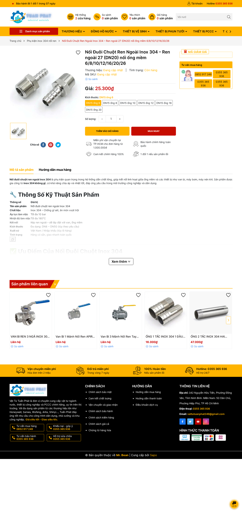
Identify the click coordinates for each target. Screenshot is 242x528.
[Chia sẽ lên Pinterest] (50, 144)
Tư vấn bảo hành (26, 438)
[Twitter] (190, 421)
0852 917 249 (203, 74)
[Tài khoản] (194, 3)
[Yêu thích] (133, 16)
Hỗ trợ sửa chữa (62, 438)
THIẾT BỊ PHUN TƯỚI (170, 31)
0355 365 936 (222, 74)
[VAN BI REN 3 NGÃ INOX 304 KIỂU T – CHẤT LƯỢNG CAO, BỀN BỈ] (31, 313)
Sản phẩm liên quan (29, 284)
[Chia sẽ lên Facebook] (43, 144)
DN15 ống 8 (110, 102)
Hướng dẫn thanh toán (149, 398)
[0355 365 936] (220, 3)
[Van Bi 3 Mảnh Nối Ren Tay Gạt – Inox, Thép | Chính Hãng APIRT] (121, 313)
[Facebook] (182, 421)
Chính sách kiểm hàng (101, 417)
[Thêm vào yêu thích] (78, 52)
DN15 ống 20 (94, 109)
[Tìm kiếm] (229, 16)
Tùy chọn (26, 337)
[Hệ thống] (79, 16)
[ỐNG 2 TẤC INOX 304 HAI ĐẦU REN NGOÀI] (211, 313)
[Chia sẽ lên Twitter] (58, 144)
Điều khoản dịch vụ (147, 404)
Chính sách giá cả (99, 423)
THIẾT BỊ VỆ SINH (135, 31)
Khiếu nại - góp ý (63, 427)
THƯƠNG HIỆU (72, 31)
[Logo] (31, 16)
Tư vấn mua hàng (26, 427)
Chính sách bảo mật (100, 391)
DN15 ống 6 (93, 102)
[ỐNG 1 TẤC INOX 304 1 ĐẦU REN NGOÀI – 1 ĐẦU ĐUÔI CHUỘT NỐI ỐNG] (166, 313)
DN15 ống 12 (145, 102)
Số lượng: (90, 118)
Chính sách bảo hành (101, 411)
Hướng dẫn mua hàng (148, 391)
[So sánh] (106, 16)
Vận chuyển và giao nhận (103, 404)
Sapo (153, 455)
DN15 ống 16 (164, 102)
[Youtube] (198, 421)
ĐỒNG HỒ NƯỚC (103, 31)
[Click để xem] (45, 85)
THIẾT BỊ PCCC (204, 31)
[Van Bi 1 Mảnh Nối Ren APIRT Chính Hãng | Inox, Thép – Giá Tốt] (76, 313)
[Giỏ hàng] (160, 16)
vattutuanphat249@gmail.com (206, 413)
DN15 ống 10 (127, 102)
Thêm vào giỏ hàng (107, 131)
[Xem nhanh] (39, 338)
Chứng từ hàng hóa (100, 430)
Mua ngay (154, 131)
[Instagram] (206, 421)
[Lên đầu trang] (235, 495)
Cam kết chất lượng (100, 398)
